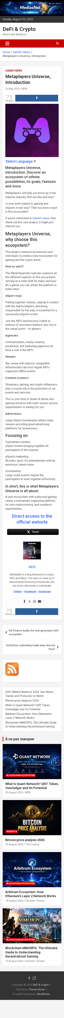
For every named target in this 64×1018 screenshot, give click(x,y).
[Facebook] (24, 602)
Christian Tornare (35, 900)
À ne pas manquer (19, 739)
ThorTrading (32, 844)
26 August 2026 (14, 844)
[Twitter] (29, 602)
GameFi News (13, 70)
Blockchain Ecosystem (20, 775)
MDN (24, 88)
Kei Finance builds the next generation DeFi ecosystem (34, 632)
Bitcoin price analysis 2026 (22, 700)
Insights (11, 831)
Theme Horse (37, 989)
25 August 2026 (14, 792)
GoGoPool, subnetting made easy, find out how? (30, 647)
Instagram (45, 591)
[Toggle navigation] (7, 43)
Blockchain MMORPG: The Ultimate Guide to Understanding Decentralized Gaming (31, 952)
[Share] (36, 98)
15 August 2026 (14, 961)
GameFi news (41, 218)
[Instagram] (34, 602)
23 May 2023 (12, 88)
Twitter (17, 591)
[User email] (39, 602)
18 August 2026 (14, 900)
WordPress (43, 994)
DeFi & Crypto (19, 29)
